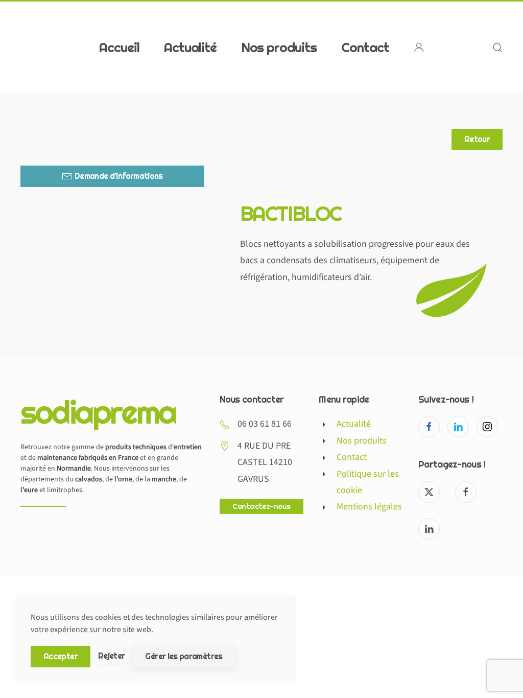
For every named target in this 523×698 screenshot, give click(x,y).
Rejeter (111, 655)
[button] (497, 47)
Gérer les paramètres (183, 656)
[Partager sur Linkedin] (429, 529)
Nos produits (279, 46)
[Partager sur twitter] (429, 492)
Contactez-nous (261, 506)
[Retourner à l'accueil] (84, 47)
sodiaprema (98, 411)
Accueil (119, 46)
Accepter (60, 656)
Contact (365, 46)
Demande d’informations (119, 176)
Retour (477, 139)
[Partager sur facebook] (466, 492)
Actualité (190, 46)
